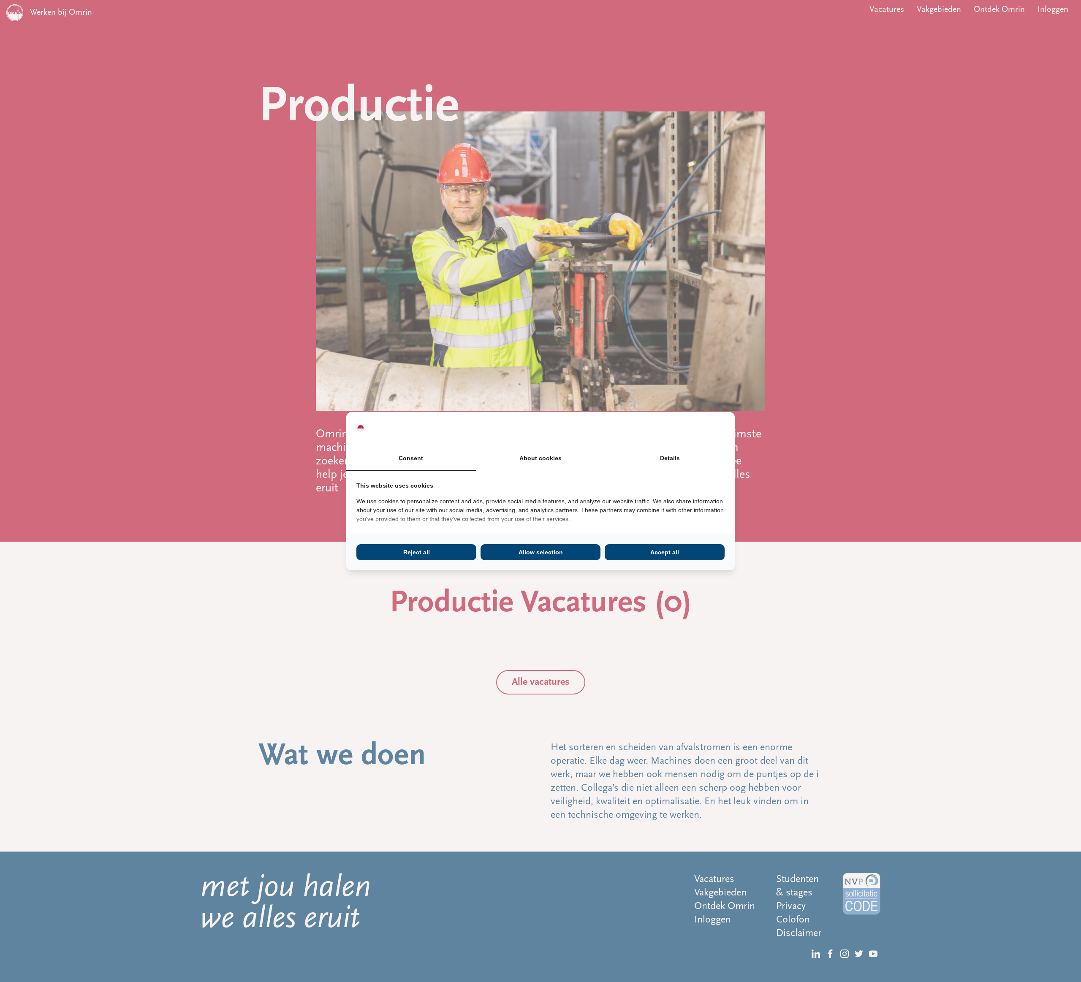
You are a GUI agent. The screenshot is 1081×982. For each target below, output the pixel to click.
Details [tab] (670, 458)
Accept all (664, 552)
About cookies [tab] (540, 458)
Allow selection (541, 552)
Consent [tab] (411, 458)
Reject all (416, 552)
